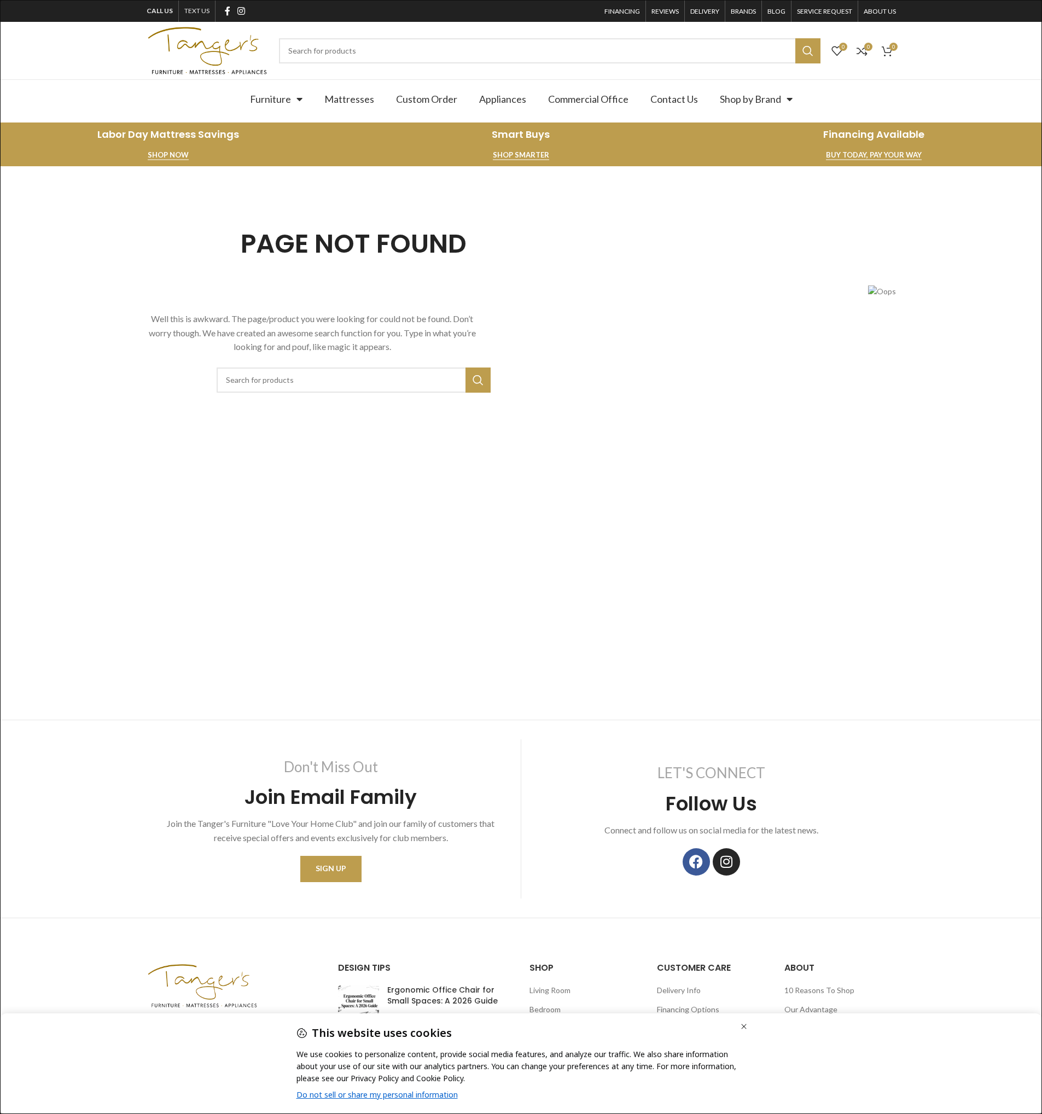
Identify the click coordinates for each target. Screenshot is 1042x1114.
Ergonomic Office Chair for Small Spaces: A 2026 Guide (442, 995)
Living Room (550, 990)
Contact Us (674, 99)
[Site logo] (207, 49)
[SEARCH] (807, 50)
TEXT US (196, 11)
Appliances (502, 99)
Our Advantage (810, 1009)
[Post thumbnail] (358, 1001)
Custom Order (426, 99)
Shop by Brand (750, 99)
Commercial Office (588, 99)
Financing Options (688, 1009)
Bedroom (545, 1009)
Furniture (270, 99)
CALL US (160, 11)
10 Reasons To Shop (819, 990)
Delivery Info (679, 990)
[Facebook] (696, 862)
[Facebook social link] (227, 11)
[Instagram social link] (241, 11)
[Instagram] (726, 862)
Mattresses (349, 99)
